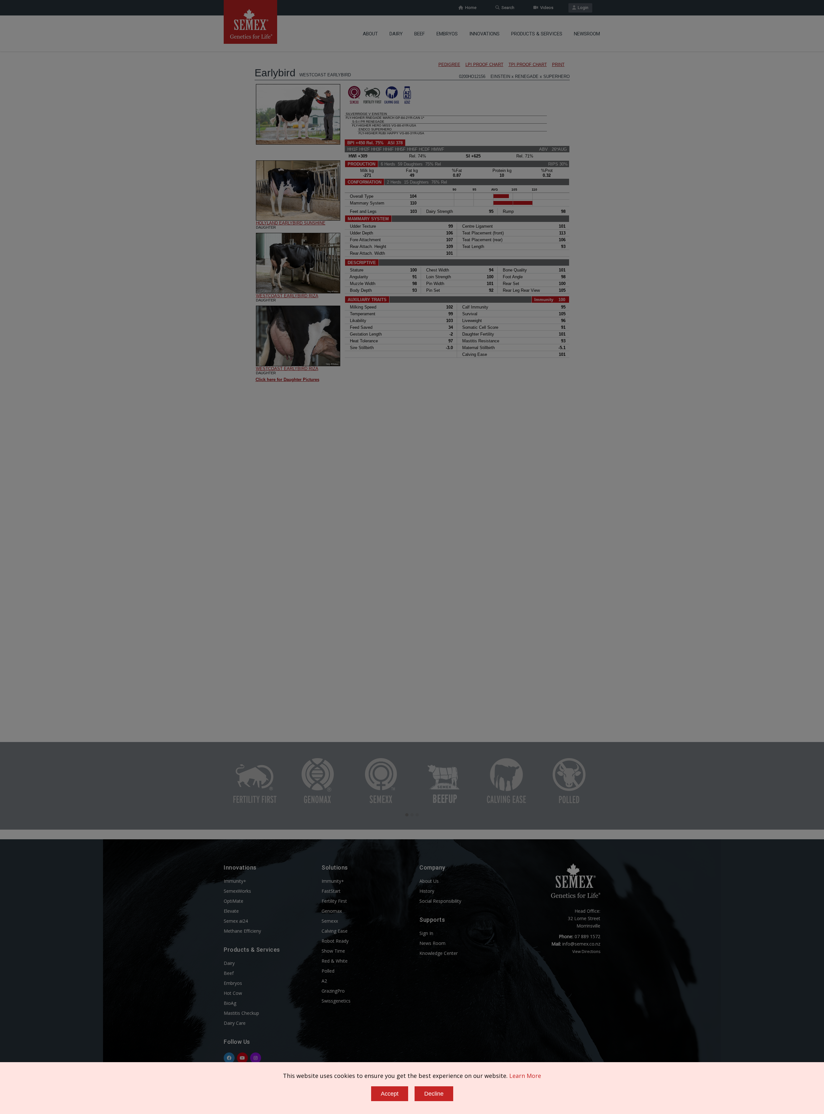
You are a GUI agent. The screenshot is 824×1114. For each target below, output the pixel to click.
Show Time (333, 951)
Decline (434, 1093)
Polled (328, 971)
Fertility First (334, 901)
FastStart (331, 891)
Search (507, 7)
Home (469, 7)
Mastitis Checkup (241, 1013)
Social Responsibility (440, 901)
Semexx (330, 921)
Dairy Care (235, 1023)
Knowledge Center (438, 953)
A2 (324, 981)
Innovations (484, 34)
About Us (429, 881)
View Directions (586, 951)
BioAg (230, 1003)
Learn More (525, 1076)
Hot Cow (233, 993)
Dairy (396, 34)
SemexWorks (237, 891)
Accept (389, 1093)
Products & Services (536, 34)
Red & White (335, 961)
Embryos (447, 34)
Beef (419, 34)
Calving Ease (335, 931)
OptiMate (233, 901)
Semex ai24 (236, 921)
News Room (432, 943)
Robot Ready (335, 941)
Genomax (332, 911)
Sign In (426, 933)
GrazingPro (333, 991)
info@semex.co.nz (581, 944)
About (370, 34)
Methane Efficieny (242, 931)
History (426, 891)
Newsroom (587, 34)
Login (582, 7)
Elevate (231, 911)
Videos (545, 7)
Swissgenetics (336, 1001)
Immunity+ (235, 881)
